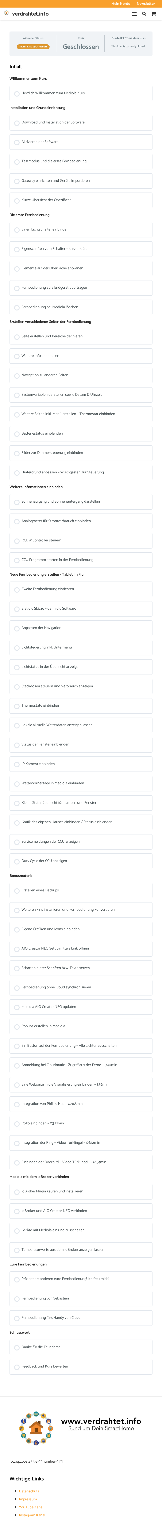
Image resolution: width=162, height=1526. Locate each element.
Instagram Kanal (32, 1515)
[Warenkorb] (153, 14)
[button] (134, 13)
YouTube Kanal (31, 1507)
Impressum (28, 1499)
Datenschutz (29, 1491)
